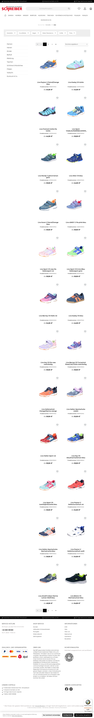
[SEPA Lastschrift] (25, 651)
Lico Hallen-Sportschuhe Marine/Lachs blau (48, 550)
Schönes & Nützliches (15, 65)
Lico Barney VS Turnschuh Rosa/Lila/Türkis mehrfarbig (76, 363)
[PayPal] (5, 651)
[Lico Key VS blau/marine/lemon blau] (76, 438)
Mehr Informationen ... (17, 715)
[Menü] (91, 700)
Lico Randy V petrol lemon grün (48, 176)
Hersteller (10, 33)
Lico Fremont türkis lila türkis (48, 130)
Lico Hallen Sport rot (48, 456)
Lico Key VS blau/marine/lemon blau (76, 457)
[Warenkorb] (90, 9)
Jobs (66, 629)
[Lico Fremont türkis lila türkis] (48, 111)
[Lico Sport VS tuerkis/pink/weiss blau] (48, 485)
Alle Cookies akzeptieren (83, 715)
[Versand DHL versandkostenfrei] (13, 656)
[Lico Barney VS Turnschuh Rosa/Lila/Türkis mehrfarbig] (76, 345)
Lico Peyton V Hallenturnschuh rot (76, 503)
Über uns (67, 631)
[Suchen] (69, 8)
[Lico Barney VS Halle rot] (48, 298)
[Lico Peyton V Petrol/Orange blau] (48, 65)
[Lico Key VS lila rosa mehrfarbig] (48, 345)
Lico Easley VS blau (76, 316)
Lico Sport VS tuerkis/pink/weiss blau (48, 503)
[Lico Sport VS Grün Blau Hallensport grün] (76, 251)
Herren (9, 47)
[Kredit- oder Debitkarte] (15, 651)
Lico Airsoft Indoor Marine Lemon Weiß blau (48, 597)
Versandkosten (40, 706)
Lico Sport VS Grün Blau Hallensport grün (76, 270)
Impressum (68, 636)
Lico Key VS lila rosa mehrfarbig (48, 363)
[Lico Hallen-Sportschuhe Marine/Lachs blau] (48, 532)
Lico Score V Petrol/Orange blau (48, 223)
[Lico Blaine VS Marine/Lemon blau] (76, 578)
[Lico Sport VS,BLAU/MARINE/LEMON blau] (76, 111)
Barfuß (9, 55)
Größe (61, 33)
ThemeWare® (63, 707)
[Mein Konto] (84, 9)
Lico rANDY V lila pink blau (76, 222)
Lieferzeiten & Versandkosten (41, 629)
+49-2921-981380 (7, 630)
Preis (71, 33)
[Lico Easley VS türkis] (76, 65)
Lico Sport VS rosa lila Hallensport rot (48, 270)
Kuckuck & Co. (12, 76)
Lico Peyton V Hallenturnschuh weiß (75, 550)
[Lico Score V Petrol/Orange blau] (48, 205)
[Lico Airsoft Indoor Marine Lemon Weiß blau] (48, 578)
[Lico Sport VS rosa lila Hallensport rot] (48, 251)
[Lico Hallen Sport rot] (48, 438)
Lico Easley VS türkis (76, 82)
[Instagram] (71, 689)
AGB (66, 627)
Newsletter (68, 639)
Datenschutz (68, 634)
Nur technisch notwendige (51, 715)
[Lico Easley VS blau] (76, 298)
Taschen (10, 62)
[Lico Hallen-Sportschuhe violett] (76, 391)
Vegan (34, 33)
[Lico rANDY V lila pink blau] (76, 205)
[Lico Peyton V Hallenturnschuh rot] (76, 485)
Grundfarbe (22, 33)
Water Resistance (48, 33)
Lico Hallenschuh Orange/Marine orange (48, 410)
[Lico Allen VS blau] (76, 158)
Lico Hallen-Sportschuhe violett (76, 410)
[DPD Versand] (23, 656)
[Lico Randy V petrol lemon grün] (48, 158)
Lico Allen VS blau (76, 176)
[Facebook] (67, 689)
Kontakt (35, 627)
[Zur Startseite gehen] (12, 8)
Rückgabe (36, 631)
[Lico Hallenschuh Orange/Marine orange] (48, 391)
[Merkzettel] (79, 9)
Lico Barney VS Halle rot (48, 316)
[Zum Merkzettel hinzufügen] (57, 51)
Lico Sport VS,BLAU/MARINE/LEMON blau (76, 130)
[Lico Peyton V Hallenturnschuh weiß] (76, 532)
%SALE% (10, 73)
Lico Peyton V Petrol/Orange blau (48, 83)
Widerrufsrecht (37, 634)
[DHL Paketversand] (5, 656)
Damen (9, 44)
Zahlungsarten (37, 636)
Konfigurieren (67, 715)
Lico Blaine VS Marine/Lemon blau (75, 597)
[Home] (6, 15)
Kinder (9, 51)
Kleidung (10, 58)
